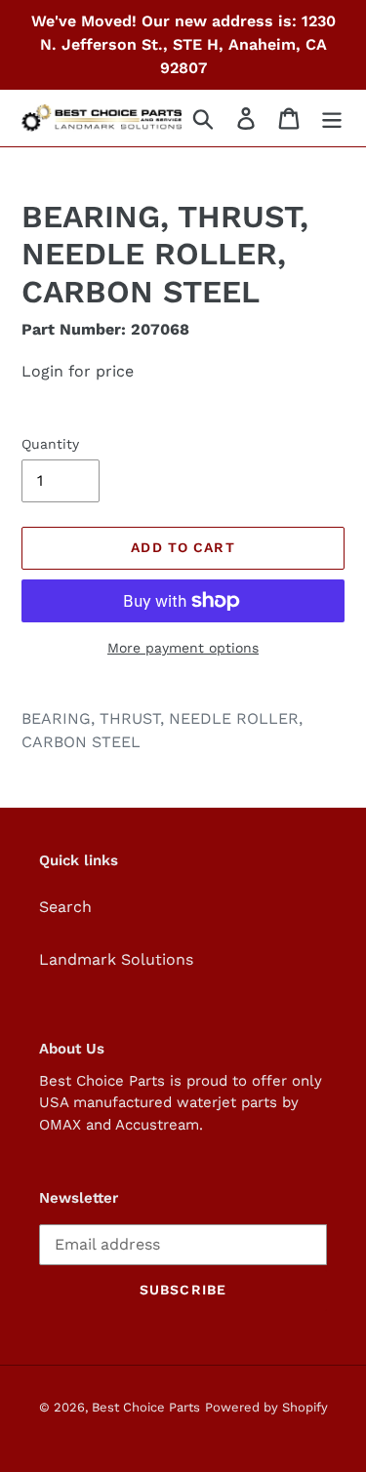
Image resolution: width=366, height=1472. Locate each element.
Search (65, 906)
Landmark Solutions (116, 959)
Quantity (50, 444)
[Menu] (331, 118)
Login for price (77, 371)
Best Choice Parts (146, 1407)
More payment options (183, 648)
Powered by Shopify (266, 1407)
